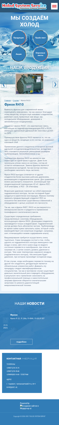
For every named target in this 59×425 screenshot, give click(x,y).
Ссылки (16, 101)
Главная (7, 101)
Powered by (24, 403)
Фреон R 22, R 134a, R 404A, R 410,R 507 (27, 318)
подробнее (21, 342)
